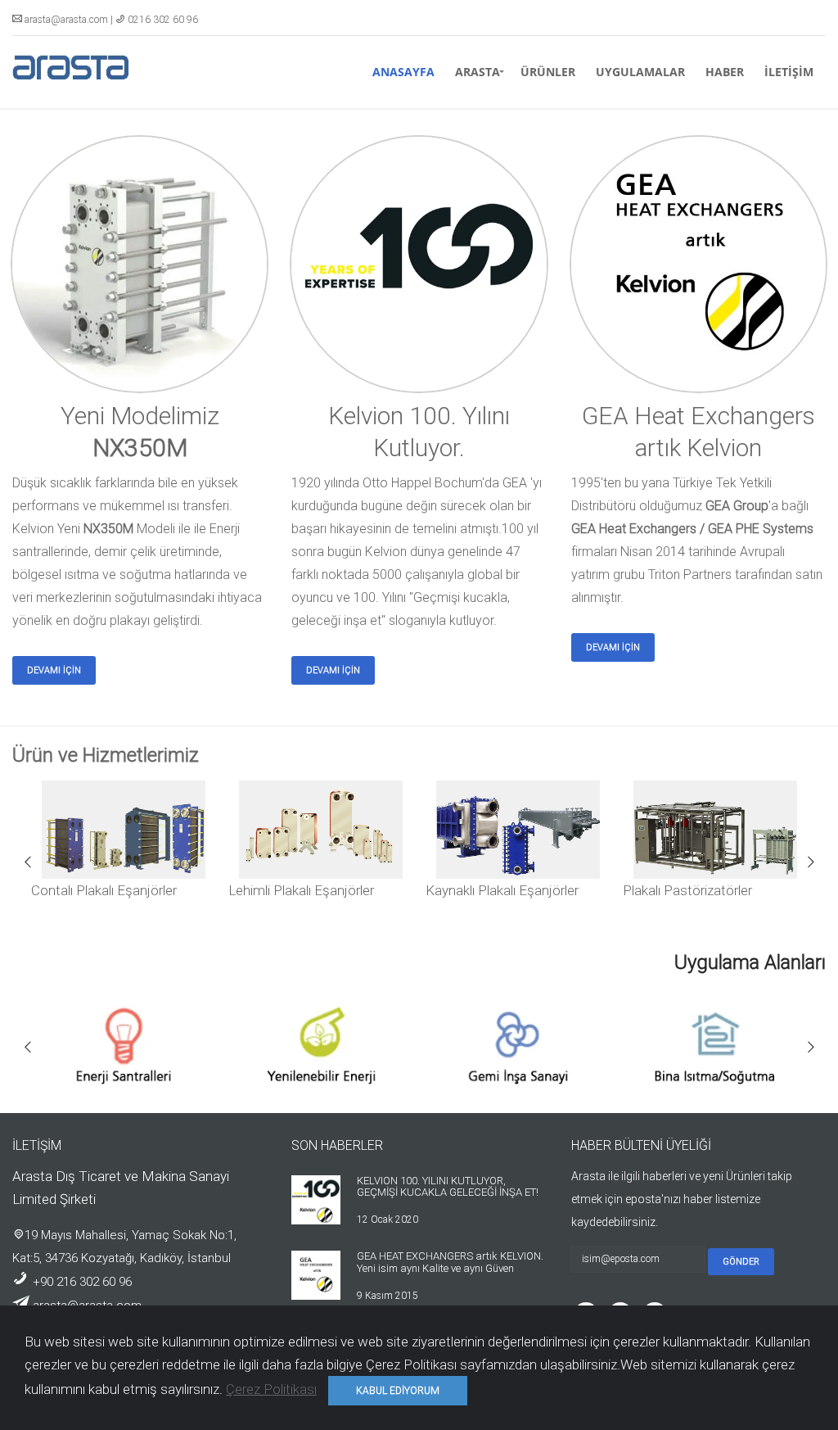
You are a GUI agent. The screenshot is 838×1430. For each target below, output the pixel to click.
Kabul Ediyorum (397, 1390)
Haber (724, 71)
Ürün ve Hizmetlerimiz (105, 755)
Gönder (741, 1261)
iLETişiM (788, 71)
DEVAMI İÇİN (54, 670)
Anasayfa (403, 71)
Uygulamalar (640, 71)
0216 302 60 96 (163, 19)
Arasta (477, 71)
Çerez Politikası (271, 1389)
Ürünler (547, 71)
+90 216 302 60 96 (80, 1281)
